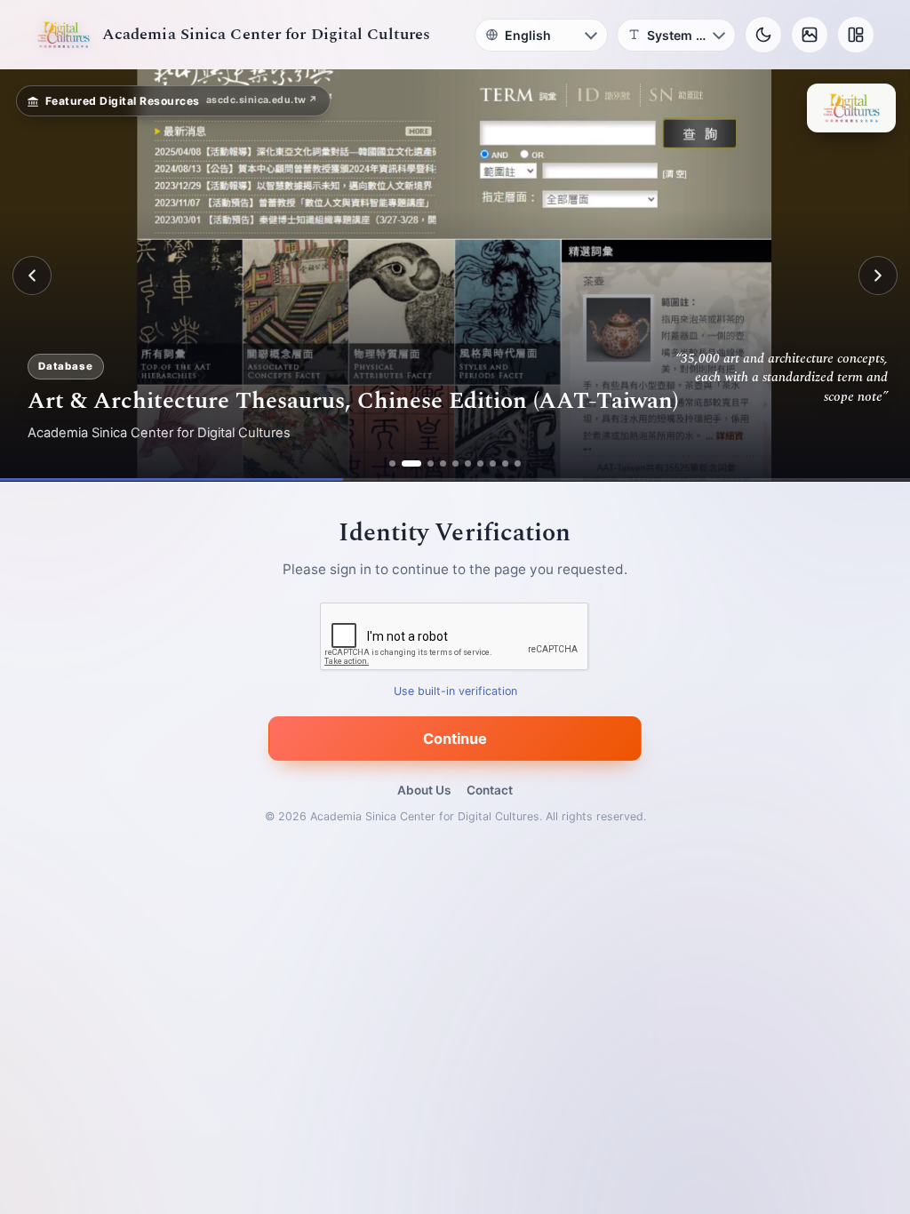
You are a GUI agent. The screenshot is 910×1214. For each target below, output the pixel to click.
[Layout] (855, 34)
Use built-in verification (455, 692)
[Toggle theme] (763, 34)
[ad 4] (443, 463)
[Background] (809, 34)
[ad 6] (468, 463)
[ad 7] (480, 463)
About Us (424, 790)
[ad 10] (518, 463)
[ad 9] (505, 463)
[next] (878, 275)
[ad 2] (405, 463)
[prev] (32, 275)
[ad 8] (493, 463)
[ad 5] (455, 463)
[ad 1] (392, 463)
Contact (490, 790)
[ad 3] (424, 463)
